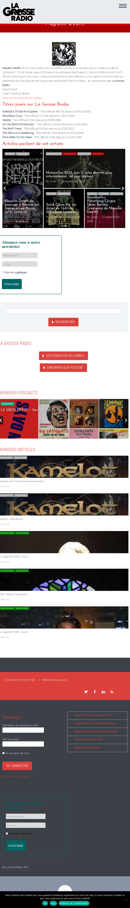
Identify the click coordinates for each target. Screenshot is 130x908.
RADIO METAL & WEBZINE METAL (94, 723)
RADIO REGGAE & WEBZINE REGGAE (96, 732)
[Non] (126, 899)
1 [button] (62, 226)
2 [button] (65, 226)
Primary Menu (123, 5)
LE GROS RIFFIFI (7, 404)
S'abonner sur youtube (65, 368)
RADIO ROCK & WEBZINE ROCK (93, 715)
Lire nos (16, 272)
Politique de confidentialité (74, 903)
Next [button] (122, 188)
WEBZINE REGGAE (22, 533)
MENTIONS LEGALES (55, 680)
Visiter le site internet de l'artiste (22, 98)
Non (53, 903)
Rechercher (65, 322)
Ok (45, 903)
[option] (64, 188)
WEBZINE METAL (22, 154)
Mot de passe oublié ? (15, 776)
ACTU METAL (10, 154)
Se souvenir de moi (16, 753)
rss (112, 692)
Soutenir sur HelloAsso (65, 356)
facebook (94, 692)
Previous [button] (4, 188)
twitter (86, 692)
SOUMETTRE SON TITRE (20, 680)
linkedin (103, 692)
